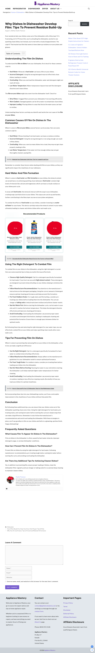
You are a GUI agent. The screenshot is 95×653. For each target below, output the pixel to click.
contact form (39, 611)
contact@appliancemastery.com (45, 606)
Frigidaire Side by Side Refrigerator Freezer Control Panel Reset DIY (78, 63)
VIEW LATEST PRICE (14, 247)
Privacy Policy (68, 603)
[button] (89, 8)
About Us (54, 9)
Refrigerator (19, 9)
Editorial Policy (68, 613)
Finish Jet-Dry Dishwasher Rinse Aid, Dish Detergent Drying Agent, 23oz (53, 239)
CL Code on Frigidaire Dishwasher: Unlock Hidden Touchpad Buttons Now (77, 47)
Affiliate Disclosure (69, 617)
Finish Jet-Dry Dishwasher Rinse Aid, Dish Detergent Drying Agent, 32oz (34, 239)
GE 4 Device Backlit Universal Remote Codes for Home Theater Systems (78, 72)
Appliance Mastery (49, 650)
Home (8, 9)
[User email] (6, 489)
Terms (65, 606)
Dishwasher (34, 9)
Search (70, 20)
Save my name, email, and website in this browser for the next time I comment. (32, 581)
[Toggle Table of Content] (22, 53)
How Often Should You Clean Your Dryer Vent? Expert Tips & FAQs (25, 529)
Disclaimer (67, 610)
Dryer (45, 9)
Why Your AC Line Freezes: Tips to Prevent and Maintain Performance (26, 531)
